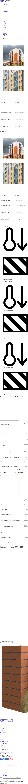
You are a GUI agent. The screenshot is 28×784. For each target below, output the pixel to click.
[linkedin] (1, 762)
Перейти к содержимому (5, 0)
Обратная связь (3, 743)
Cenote (24, 765)
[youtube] (3, 762)
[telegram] (8, 762)
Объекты (5, 6)
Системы (5, 7)
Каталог (1, 745)
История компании (4, 741)
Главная (5, 4)
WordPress (11, 766)
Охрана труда (3, 747)
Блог (5, 9)
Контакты (6, 11)
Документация (3, 732)
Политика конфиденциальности (7, 737)
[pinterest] (6, 762)
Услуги (1, 734)
